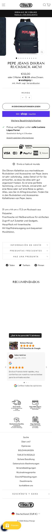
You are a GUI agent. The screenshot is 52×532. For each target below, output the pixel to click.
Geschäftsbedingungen (26, 476)
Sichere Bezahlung (26, 459)
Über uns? (26, 441)
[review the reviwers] (10, 364)
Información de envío (26, 245)
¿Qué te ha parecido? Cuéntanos (25, 335)
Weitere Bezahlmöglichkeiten (26, 120)
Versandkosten (33, 83)
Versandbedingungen (26, 468)
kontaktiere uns (26, 485)
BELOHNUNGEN (26, 450)
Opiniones (26, 446)
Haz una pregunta (26, 256)
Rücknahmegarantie (26, 472)
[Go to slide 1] (24, 382)
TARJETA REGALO (26, 455)
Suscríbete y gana (25, 494)
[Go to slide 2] (26, 382)
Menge (26, 93)
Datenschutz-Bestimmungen (26, 463)
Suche (26, 437)
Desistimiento (26, 481)
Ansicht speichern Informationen (20, 138)
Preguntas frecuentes (26, 251)
